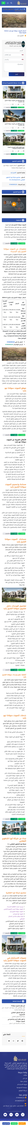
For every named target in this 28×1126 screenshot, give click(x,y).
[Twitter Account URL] (17, 1114)
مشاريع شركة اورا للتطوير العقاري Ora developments (15, 178)
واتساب (13, 1124)
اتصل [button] (15, 107)
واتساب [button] (22, 107)
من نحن (25, 1078)
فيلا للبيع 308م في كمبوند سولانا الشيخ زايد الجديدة (14, 124)
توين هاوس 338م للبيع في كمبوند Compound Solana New (16, 147)
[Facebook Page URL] (22, 1114)
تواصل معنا (23, 1081)
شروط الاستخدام (22, 1084)
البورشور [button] (7, 107)
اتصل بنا (21, 1124)
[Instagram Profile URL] (11, 1114)
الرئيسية (21, 9)
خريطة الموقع (23, 1090)
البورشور (5, 1124)
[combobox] (22, 54)
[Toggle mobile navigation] (7, 3)
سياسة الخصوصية (22, 1087)
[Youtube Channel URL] (5, 1114)
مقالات (25, 1075)
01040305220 (13, 184)
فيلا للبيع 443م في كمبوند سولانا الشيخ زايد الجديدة (14, 101)
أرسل (16, 74)
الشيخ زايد (16, 9)
